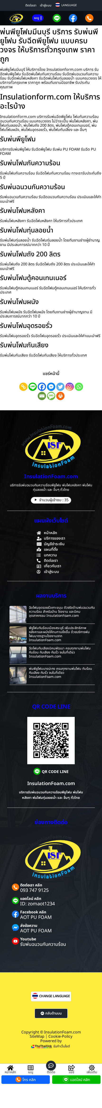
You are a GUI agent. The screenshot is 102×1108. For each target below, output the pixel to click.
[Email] (42, 396)
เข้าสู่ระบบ (45, 5)
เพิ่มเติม (92, 1072)
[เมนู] (30, 1068)
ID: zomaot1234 (37, 904)
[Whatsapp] (79, 387)
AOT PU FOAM (36, 917)
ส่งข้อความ (28, 926)
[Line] (32, 387)
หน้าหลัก (10, 1072)
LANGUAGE (69, 5)
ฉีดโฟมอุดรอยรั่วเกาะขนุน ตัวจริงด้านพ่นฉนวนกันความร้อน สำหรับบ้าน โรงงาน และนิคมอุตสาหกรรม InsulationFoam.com (62, 611)
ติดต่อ (51, 1072)
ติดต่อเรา (30, 5)
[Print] (60, 396)
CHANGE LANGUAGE (54, 996)
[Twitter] (60, 387)
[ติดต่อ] (51, 1066)
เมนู (30, 1072)
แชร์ (71, 1072)
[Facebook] (42, 387)
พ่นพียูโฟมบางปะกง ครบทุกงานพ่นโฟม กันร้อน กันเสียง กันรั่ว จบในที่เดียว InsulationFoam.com (60, 672)
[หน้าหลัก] (10, 1068)
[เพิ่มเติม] (92, 1068)
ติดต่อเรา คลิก (31, 885)
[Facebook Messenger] (51, 387)
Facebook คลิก (33, 912)
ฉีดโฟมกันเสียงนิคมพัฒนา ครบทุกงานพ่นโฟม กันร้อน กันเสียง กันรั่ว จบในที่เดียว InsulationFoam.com (60, 652)
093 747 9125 (34, 890)
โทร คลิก (29, 1080)
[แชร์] (71, 1068)
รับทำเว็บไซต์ (61, 1046)
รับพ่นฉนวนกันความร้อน (43, 944)
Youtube (28, 939)
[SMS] (51, 396)
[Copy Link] (23, 387)
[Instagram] (69, 387)
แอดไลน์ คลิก (30, 899)
